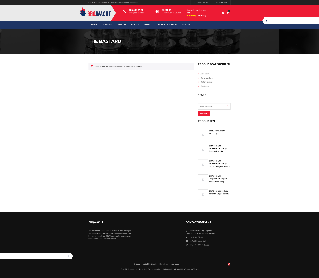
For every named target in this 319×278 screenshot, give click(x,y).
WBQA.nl (195, 269)
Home (94, 24)
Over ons (107, 24)
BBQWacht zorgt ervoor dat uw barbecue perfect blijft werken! (113, 2)
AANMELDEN (221, 2)
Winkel (148, 24)
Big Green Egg (206, 78)
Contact (187, 24)
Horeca (135, 24)
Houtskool (204, 86)
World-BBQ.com (183, 269)
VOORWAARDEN (201, 2)
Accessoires (205, 74)
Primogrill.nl (142, 269)
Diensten (121, 24)
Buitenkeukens (206, 82)
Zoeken (203, 113)
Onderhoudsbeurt (167, 24)
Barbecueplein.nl (169, 269)
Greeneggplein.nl (154, 269)
